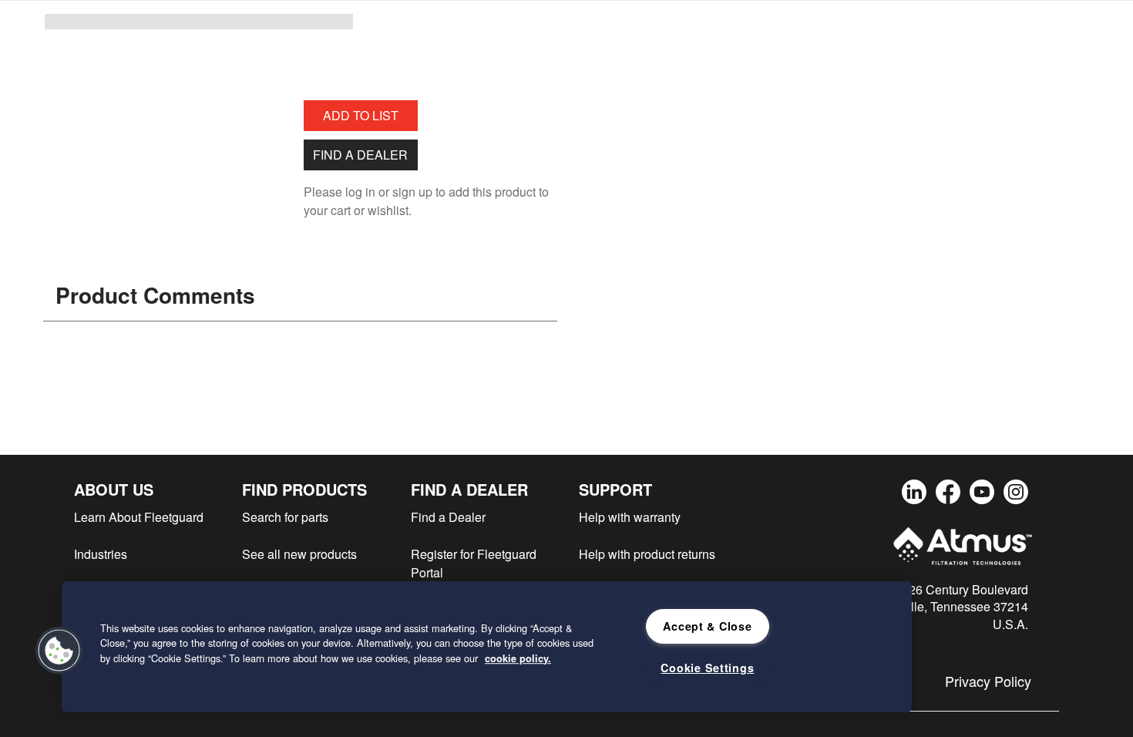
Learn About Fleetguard (138, 517)
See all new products (299, 554)
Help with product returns (647, 554)
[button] (59, 650)
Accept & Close (707, 626)
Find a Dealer (360, 154)
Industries (100, 554)
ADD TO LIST (360, 115)
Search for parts (285, 517)
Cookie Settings (707, 667)
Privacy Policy (988, 681)
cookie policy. (518, 658)
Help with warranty (630, 517)
